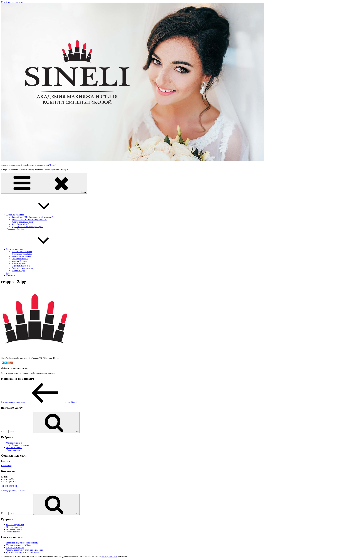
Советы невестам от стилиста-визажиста (24, 550)
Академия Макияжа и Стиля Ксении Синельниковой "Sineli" (28, 165)
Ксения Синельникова (22, 251)
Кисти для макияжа (15, 547)
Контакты (10, 275)
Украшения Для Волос (16, 229)
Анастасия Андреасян (21, 256)
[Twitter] (5, 363)
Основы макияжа (14, 443)
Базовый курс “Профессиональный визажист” (32, 217)
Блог (8, 273)
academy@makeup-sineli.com (13, 490)
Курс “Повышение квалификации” (27, 226)
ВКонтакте (6, 465)
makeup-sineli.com (109, 557)
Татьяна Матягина (20, 259)
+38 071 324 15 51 (9, 486)
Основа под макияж (20, 445)
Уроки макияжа (13, 450)
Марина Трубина (19, 261)
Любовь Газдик (18, 270)
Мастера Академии (15, 249)
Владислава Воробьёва (22, 254)
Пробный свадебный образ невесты (22, 543)
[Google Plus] (11, 363)
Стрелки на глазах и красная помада (22, 552)
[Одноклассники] (8, 363)
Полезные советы (14, 447)
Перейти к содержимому (12, 2)
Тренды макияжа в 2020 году (19, 545)
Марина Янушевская (21, 266)
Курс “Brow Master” (20, 224)
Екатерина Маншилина (22, 268)
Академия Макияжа (15, 215)
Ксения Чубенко (19, 263)
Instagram (5, 461)
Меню (83, 192)
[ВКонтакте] (3, 363)
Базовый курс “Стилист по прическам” (29, 219)
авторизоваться (48, 373)
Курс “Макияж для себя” (23, 222)
